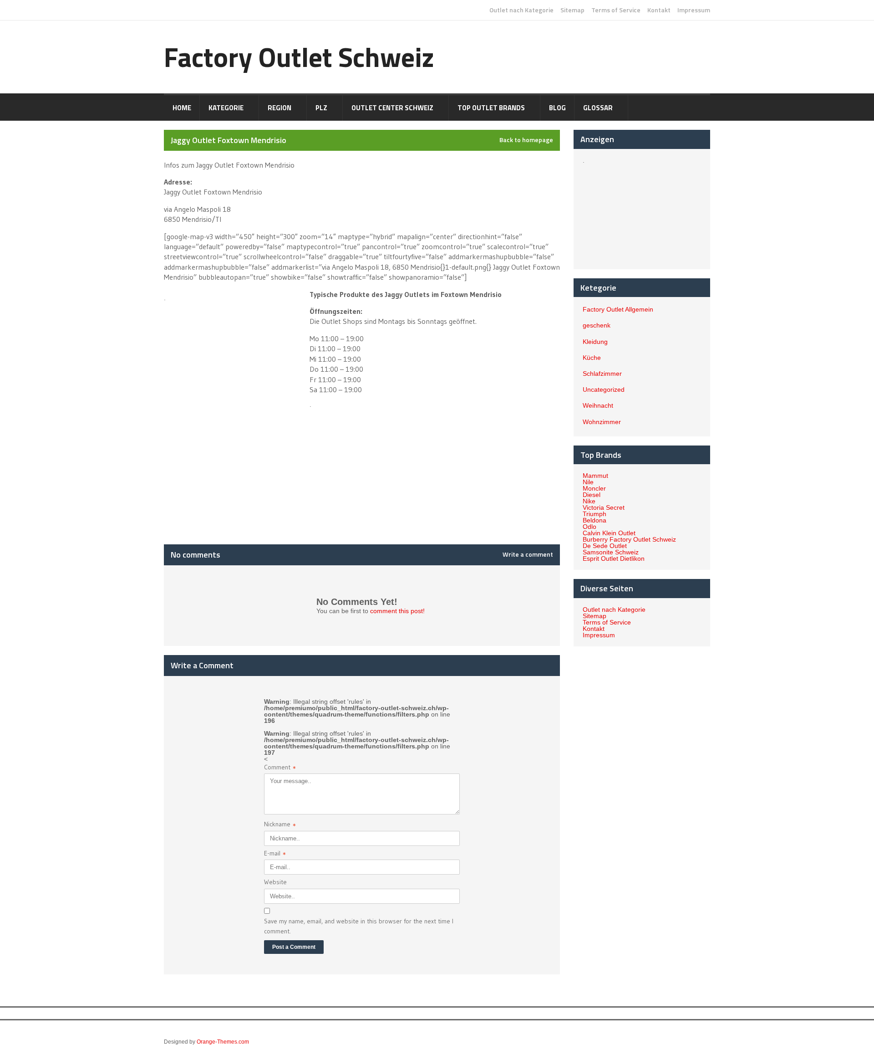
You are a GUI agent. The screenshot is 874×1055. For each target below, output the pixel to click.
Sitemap (572, 10)
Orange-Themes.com (223, 1042)
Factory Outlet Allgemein (618, 309)
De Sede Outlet (605, 545)
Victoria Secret (604, 507)
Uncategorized (604, 389)
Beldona (594, 520)
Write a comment (528, 554)
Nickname (280, 825)
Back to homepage (526, 140)
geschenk (596, 325)
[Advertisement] (236, 352)
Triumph (594, 513)
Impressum (693, 10)
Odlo (589, 526)
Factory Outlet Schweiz (299, 56)
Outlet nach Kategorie (521, 10)
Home (182, 107)
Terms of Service (615, 10)
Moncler (594, 488)
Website (275, 882)
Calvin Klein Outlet (609, 533)
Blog (557, 107)
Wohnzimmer (602, 421)
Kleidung (595, 341)
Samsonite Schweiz (611, 552)
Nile (588, 482)
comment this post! (397, 611)
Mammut (595, 475)
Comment (280, 768)
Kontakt (659, 10)
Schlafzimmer (602, 373)
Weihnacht (598, 405)
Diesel (591, 494)
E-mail (275, 854)
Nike (589, 501)
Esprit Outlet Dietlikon (614, 558)
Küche (592, 357)
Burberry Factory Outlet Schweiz (629, 539)
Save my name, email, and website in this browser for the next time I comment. (358, 926)
